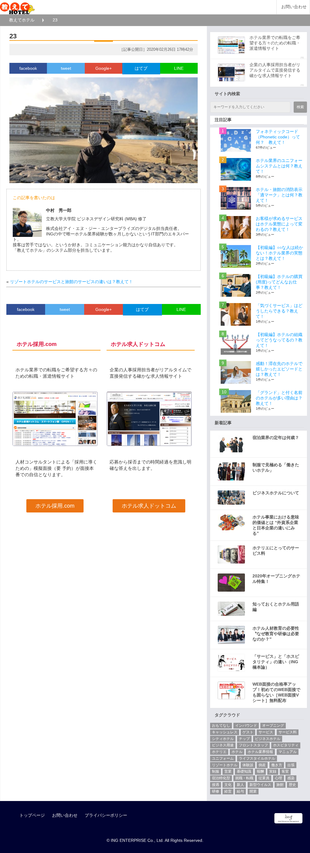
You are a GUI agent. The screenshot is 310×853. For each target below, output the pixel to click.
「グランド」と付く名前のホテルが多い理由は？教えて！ (279, 398)
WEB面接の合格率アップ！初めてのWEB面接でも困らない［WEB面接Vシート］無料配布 (276, 692)
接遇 (215, 785)
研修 (215, 791)
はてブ (141, 68)
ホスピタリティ (285, 745)
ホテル (237, 752)
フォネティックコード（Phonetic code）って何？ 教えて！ (278, 137)
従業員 (264, 778)
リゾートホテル (224, 765)
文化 (228, 785)
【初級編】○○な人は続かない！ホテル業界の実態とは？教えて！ (279, 253)
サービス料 (288, 732)
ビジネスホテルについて (275, 492)
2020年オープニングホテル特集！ (276, 579)
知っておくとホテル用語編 (275, 607)
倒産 (262, 765)
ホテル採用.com (54, 506)
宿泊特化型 (221, 778)
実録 (272, 771)
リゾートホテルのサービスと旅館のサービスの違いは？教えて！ (71, 281)
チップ (244, 739)
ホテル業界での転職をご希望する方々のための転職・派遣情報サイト (274, 43)
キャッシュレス (224, 732)
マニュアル (288, 752)
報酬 (260, 771)
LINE (178, 68)
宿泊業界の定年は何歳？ (275, 437)
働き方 (276, 765)
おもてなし (221, 725)
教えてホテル (22, 20)
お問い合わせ (294, 7)
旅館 (280, 785)
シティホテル (223, 739)
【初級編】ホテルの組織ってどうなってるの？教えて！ (279, 340)
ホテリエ (219, 752)
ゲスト (247, 732)
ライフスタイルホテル (257, 758)
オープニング (273, 725)
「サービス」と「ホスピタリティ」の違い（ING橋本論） (275, 662)
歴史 (292, 785)
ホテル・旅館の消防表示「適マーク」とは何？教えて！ (279, 195)
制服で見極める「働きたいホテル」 (275, 467)
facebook (28, 68)
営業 (228, 771)
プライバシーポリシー (106, 815)
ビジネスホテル (267, 739)
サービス (266, 732)
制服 (215, 771)
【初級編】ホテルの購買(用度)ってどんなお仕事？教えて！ (279, 282)
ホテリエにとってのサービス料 (275, 550)
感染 (291, 778)
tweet (66, 68)
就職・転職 (244, 778)
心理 (278, 778)
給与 (240, 791)
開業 (253, 791)
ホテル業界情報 (260, 752)
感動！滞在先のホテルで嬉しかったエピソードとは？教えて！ (279, 369)
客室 (285, 771)
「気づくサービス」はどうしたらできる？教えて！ (279, 311)
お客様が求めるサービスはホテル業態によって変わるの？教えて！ (279, 224)
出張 (291, 765)
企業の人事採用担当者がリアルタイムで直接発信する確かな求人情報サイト (274, 70)
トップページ (32, 815)
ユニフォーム (223, 758)
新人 (240, 785)
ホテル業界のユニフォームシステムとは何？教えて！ (279, 166)
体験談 (247, 765)
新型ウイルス (260, 785)
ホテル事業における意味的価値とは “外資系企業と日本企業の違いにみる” (275, 525)
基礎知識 (244, 771)
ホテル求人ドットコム (149, 506)
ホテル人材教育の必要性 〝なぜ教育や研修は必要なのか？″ (275, 633)
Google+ (103, 68)
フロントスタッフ (253, 745)
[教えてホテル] (17, 7)
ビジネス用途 (223, 745)
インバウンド (246, 725)
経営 (228, 791)
